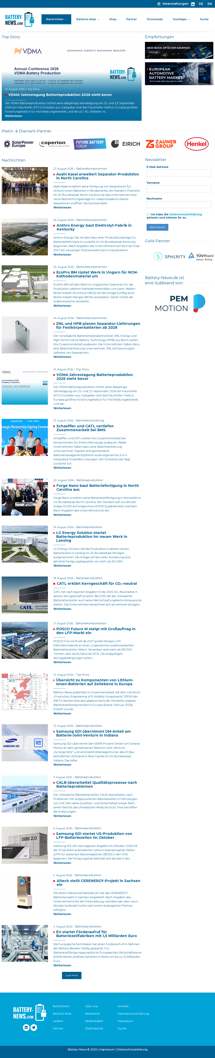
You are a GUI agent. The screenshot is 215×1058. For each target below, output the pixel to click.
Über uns (91, 1006)
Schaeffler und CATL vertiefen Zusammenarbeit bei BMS (85, 428)
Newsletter (92, 1013)
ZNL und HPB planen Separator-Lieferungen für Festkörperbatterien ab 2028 (98, 326)
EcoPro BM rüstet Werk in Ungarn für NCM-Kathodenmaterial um (97, 274)
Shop (112, 19)
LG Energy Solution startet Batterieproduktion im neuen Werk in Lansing (91, 537)
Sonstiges (180, 19)
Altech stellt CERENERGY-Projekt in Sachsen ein (98, 883)
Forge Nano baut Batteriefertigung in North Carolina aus (97, 488)
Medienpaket (94, 1021)
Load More (71, 975)
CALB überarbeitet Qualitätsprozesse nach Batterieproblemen (96, 784)
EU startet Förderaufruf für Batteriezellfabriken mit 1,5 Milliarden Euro (96, 934)
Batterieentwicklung (90, 420)
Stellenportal (94, 1028)
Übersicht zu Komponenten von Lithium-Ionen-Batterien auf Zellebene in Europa (95, 682)
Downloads (155, 19)
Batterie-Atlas (86, 19)
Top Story (34, 89)
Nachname (154, 198)
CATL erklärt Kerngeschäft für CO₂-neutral (97, 584)
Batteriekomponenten (91, 168)
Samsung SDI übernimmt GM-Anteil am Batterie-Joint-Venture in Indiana (93, 733)
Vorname (153, 182)
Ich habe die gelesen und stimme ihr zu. (174, 216)
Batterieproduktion (90, 480)
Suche (204, 19)
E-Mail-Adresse (157, 167)
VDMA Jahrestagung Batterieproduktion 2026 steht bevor (60, 95)
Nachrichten (54, 19)
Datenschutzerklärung (185, 214)
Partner (131, 19)
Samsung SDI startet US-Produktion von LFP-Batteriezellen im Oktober (94, 836)
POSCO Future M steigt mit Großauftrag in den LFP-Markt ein (96, 631)
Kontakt (123, 1006)
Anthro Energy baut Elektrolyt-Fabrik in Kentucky (94, 227)
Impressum (125, 1021)
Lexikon (58, 1021)
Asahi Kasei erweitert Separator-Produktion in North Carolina (97, 176)
